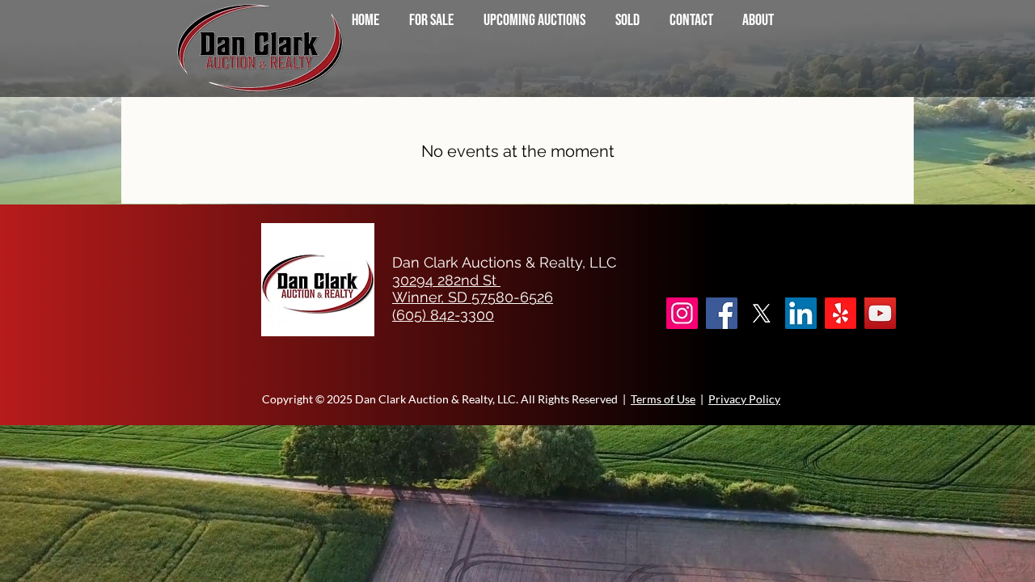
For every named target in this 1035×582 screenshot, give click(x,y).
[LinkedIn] (801, 313)
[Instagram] (682, 313)
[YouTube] (880, 313)
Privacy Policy (744, 399)
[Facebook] (721, 313)
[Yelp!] (840, 313)
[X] (761, 313)
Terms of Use (663, 399)
